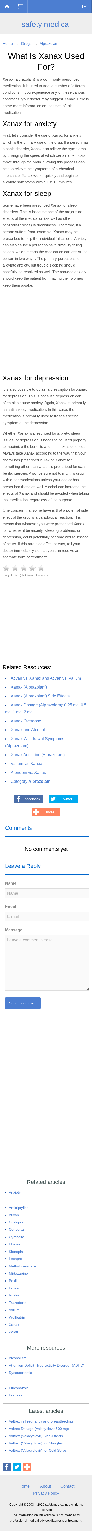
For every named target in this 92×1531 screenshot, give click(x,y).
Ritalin (14, 1295)
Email (10, 906)
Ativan (14, 1215)
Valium (14, 1310)
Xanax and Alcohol (28, 730)
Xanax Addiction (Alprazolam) (38, 755)
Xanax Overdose (26, 721)
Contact (85, 6)
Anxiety (15, 1192)
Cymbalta (16, 1237)
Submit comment (23, 1003)
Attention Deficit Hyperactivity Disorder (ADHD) (46, 1365)
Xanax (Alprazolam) (29, 687)
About (45, 1486)
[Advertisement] (46, 330)
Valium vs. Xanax (26, 763)
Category (30, 781)
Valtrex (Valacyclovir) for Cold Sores (38, 1450)
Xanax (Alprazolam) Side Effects (40, 696)
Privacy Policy (46, 1493)
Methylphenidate (22, 1266)
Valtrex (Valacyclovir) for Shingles (36, 1443)
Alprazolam (49, 43)
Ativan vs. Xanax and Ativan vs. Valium (46, 678)
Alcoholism (17, 1358)
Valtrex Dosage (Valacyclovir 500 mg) (39, 1429)
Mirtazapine (18, 1273)
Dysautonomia (20, 1373)
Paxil (13, 1281)
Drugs (20, 6)
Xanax (14, 1325)
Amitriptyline (19, 1208)
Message (13, 930)
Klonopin (16, 1251)
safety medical (46, 24)
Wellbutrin (17, 1317)
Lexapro (15, 1259)
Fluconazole (19, 1388)
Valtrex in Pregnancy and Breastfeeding (41, 1421)
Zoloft (13, 1332)
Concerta (16, 1229)
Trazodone (17, 1303)
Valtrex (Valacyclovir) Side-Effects (36, 1436)
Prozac (14, 1288)
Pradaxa (15, 1395)
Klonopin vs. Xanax (28, 772)
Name (10, 883)
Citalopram (18, 1222)
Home (7, 6)
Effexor (14, 1244)
